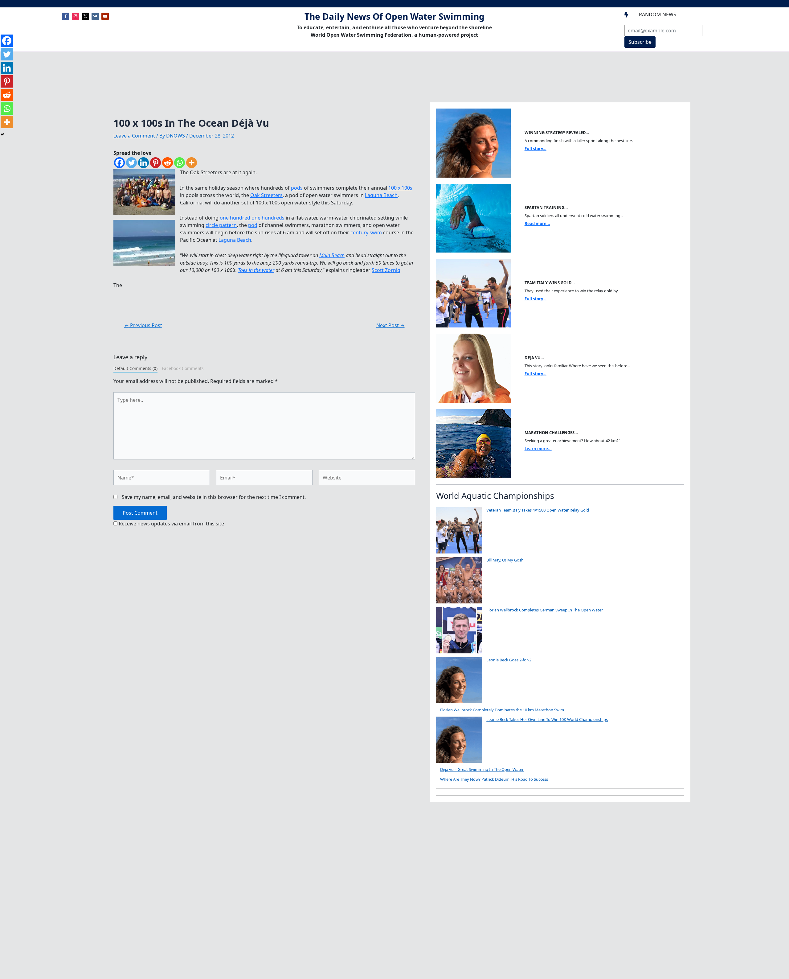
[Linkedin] (143, 162)
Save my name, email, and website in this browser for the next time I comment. (214, 497)
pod (252, 225)
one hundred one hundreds (252, 217)
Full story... (535, 148)
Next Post (390, 325)
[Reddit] (167, 162)
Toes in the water (256, 270)
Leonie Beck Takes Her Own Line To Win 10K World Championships (547, 719)
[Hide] (2, 134)
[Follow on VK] (95, 16)
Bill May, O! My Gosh (505, 560)
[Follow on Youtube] (105, 16)
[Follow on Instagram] (75, 16)
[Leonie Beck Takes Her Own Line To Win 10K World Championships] (459, 740)
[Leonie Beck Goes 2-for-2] (459, 680)
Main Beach (332, 255)
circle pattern (221, 225)
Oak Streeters (266, 195)
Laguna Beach (381, 195)
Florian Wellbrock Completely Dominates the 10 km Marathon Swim (502, 710)
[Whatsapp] (179, 162)
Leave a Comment (134, 135)
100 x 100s (400, 187)
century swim (366, 232)
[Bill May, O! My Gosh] (459, 580)
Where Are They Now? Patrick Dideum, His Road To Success (494, 779)
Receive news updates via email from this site (170, 523)
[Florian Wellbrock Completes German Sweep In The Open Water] (459, 630)
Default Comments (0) (135, 368)
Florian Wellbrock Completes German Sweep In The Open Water (544, 610)
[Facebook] (119, 162)
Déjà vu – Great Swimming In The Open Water (482, 769)
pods (297, 187)
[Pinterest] (155, 162)
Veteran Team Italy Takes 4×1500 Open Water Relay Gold (537, 510)
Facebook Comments (183, 368)
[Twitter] (131, 162)
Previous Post (143, 325)
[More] (191, 162)
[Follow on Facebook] (65, 16)
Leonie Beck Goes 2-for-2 (508, 660)
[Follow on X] (85, 16)
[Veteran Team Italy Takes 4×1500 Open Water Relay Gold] (459, 530)
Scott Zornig (386, 270)
